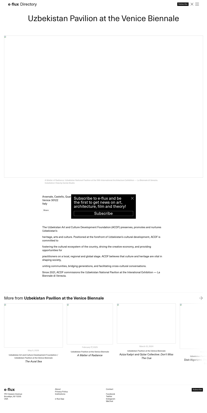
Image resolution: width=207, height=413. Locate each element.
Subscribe (103, 213)
